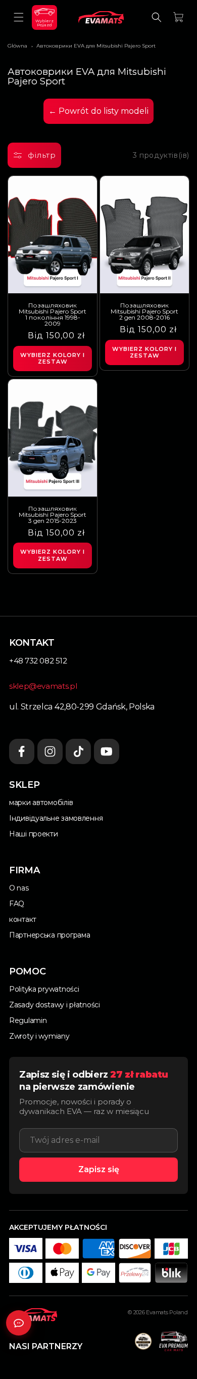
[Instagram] (50, 751)
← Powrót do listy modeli (98, 111)
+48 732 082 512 (38, 660)
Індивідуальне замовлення (56, 818)
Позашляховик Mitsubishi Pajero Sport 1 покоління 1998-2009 (52, 314)
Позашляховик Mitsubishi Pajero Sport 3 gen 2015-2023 (52, 515)
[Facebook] (21, 751)
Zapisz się (98, 1169)
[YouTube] (106, 751)
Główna (17, 45)
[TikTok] (78, 751)
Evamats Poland (167, 1312)
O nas (19, 888)
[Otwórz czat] (18, 1323)
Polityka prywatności (44, 989)
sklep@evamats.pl (43, 686)
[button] (19, 17)
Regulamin (27, 1020)
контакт (22, 919)
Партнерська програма (49, 935)
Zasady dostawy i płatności (54, 1004)
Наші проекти (33, 833)
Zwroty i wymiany (39, 1036)
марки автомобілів (41, 802)
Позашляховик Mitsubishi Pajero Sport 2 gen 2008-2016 (144, 311)
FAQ (16, 903)
